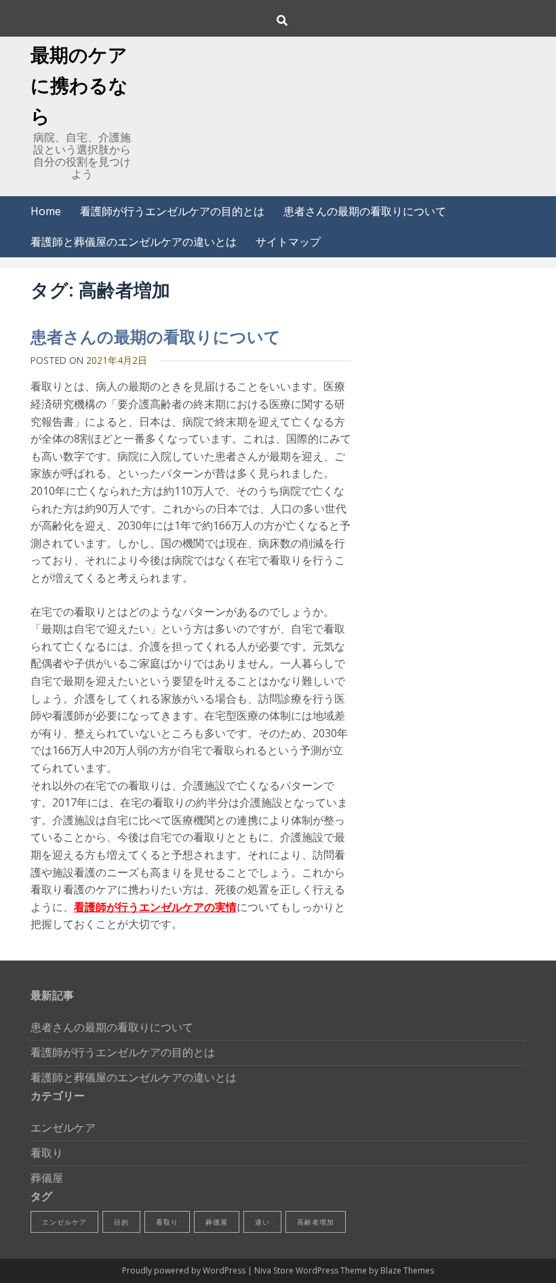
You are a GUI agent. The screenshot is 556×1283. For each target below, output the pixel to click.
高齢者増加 (315, 1222)
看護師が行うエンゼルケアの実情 (155, 906)
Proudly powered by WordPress (184, 1270)
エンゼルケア (63, 1127)
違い (262, 1222)
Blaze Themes (407, 1270)
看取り (47, 1152)
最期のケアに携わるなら (79, 84)
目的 (121, 1222)
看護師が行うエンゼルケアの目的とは (172, 211)
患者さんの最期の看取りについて (364, 211)
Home (46, 211)
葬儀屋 (47, 1177)
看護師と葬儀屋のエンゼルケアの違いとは (134, 241)
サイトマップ (288, 241)
